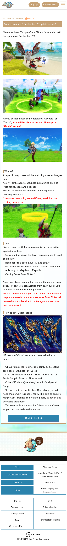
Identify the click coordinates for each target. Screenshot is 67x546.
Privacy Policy (17, 513)
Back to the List (33, 418)
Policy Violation (50, 507)
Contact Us (50, 513)
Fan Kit (50, 501)
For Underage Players (50, 520)
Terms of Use (17, 507)
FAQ (17, 520)
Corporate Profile (17, 526)
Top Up (34, 4)
